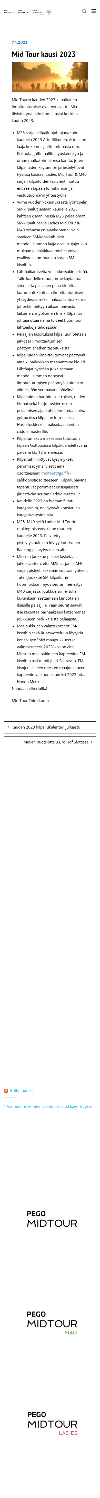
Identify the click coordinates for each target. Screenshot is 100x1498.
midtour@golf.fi (55, 473)
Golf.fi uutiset (22, 1090)
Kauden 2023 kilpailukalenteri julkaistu (46, 727)
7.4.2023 (19, 42)
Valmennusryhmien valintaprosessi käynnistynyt (50, 1106)
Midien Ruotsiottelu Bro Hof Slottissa (56, 741)
